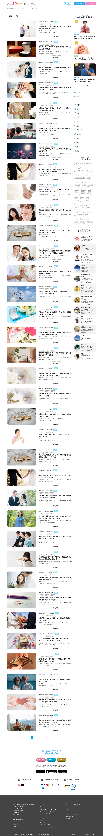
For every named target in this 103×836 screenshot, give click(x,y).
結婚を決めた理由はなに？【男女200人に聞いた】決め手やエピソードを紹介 (55, 191)
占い (90, 191)
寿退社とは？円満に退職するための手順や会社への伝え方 (55, 211)
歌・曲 (87, 205)
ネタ (89, 177)
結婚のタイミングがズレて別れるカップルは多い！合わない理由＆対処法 (55, 109)
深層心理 (79, 130)
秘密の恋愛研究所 (79, 214)
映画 (82, 205)
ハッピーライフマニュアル (56, 799)
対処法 (53, 44)
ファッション (87, 182)
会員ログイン (16, 824)
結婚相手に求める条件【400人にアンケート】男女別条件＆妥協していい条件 (55, 599)
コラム (79, 96)
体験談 (91, 189)
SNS (82, 163)
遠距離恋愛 (90, 221)
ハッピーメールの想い (18, 810)
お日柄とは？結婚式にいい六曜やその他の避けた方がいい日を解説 (55, 395)
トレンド (79, 100)
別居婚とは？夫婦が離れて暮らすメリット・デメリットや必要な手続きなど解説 (55, 701)
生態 (89, 207)
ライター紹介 (68, 799)
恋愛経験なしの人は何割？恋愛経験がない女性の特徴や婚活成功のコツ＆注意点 (55, 721)
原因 (47, 105)
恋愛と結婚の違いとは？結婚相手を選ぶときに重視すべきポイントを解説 (55, 89)
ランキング (48, 228)
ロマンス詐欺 (78, 189)
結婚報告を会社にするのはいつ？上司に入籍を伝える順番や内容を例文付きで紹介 (55, 374)
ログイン (62, 759)
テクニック (42, 554)
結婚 (52, 24)
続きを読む (55, 36)
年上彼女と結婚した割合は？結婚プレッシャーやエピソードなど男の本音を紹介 (55, 170)
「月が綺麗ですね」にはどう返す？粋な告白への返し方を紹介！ (55, 150)
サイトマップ (69, 818)
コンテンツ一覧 (69, 816)
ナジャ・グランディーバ (80, 177)
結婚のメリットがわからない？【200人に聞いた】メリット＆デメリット (55, 435)
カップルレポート (43, 818)
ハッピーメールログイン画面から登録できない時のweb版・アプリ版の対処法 (84, 37)
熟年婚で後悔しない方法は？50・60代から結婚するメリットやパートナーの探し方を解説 (55, 252)
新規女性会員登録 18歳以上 (19, 819)
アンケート (80, 92)
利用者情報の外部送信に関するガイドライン (49, 811)
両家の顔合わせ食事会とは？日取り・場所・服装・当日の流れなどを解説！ (55, 537)
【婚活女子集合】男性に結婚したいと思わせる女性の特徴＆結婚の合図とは (55, 578)
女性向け (41, 24)
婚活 (56, 21)
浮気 (93, 205)
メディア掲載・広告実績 (45, 824)
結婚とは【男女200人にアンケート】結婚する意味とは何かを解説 (55, 415)
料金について (16, 812)
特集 (78, 142)
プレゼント (78, 184)
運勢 (76, 221)
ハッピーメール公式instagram (72, 807)
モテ (41, 513)
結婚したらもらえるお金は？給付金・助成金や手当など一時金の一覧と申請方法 (55, 333)
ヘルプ (14, 826)
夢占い (88, 193)
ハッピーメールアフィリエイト (73, 814)
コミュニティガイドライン (45, 813)
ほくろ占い (78, 168)
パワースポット (79, 182)
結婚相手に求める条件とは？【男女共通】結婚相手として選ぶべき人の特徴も (55, 497)
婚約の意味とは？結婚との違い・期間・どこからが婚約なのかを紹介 (55, 272)
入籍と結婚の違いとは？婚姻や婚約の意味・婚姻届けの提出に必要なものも (55, 313)
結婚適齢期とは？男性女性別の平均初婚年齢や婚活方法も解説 (55, 619)
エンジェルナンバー (88, 170)
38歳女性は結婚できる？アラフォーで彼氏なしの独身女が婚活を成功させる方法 (55, 558)
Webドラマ (88, 163)
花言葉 (77, 219)
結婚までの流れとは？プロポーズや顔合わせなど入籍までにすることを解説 (55, 293)
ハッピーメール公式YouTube (72, 809)
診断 (76, 56)
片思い (79, 134)
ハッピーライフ (25, 8)
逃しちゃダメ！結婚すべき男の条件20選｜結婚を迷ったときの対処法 (55, 48)
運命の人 (82, 221)
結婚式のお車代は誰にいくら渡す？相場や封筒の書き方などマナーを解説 (55, 354)
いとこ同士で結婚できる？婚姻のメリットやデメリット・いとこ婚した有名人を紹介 (55, 639)
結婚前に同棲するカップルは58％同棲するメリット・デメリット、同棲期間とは (54, 129)
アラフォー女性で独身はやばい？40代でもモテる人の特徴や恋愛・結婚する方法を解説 (55, 517)
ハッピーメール (86, 179)
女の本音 (47, 187)
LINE (76, 163)
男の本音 (47, 24)
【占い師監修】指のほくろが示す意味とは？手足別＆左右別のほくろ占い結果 (84, 59)
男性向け (53, 146)
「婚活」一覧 (34, 8)
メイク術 (91, 184)
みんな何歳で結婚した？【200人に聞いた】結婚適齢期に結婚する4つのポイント (55, 456)
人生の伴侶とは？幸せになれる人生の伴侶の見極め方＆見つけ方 (55, 680)
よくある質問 (16, 814)
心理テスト (78, 200)
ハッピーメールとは (17, 808)
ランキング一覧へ (84, 85)
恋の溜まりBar (86, 200)
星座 (76, 205)
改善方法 (47, 452)
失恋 (78, 109)
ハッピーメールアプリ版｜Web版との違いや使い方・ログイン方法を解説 (85, 80)
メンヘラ (77, 186)
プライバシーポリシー (44, 807)
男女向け (47, 85)
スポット (77, 175)
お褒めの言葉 (42, 822)
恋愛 (47, 717)
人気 (85, 189)
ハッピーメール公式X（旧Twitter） (74, 804)
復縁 (88, 198)
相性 (83, 212)
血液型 (83, 219)
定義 (78, 117)
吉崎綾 (82, 193)
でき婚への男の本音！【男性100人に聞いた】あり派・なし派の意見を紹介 (55, 68)
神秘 (78, 147)
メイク (85, 184)
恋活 (78, 126)
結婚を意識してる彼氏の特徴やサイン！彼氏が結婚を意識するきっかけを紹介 (55, 27)
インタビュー (78, 170)
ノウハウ (41, 44)
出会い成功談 (42, 820)
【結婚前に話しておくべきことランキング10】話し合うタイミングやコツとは (55, 231)
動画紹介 (83, 191)
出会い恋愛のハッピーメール (13, 8)
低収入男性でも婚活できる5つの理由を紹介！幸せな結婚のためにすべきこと (55, 660)
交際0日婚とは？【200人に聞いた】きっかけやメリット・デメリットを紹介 (55, 476)
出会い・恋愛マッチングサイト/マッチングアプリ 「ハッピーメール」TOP (24, 805)
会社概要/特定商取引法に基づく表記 (48, 809)
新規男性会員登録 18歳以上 (19, 822)
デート (92, 175)
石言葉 (89, 212)
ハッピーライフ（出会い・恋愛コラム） (48, 827)
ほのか (85, 168)
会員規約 (42, 804)
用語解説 (47, 309)
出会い (47, 248)
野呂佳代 (77, 223)
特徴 (47, 493)
